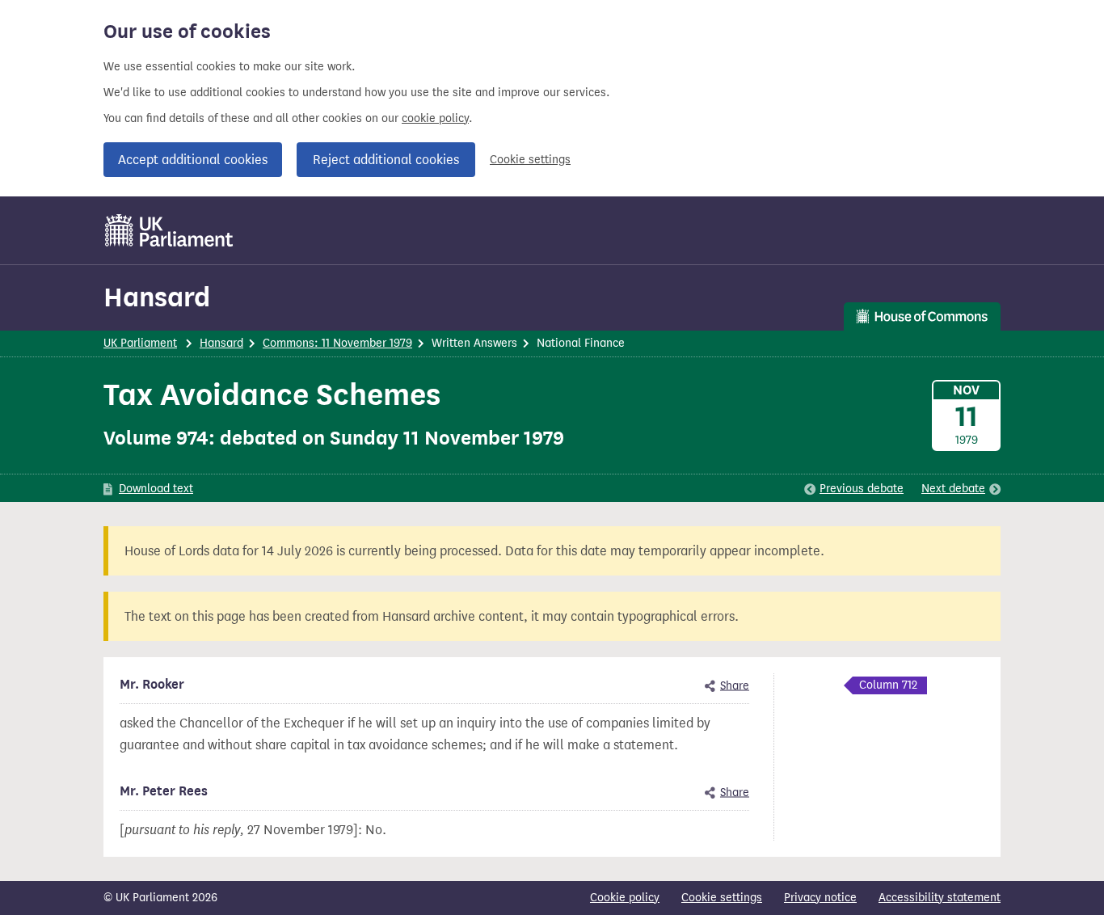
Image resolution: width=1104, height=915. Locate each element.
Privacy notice (820, 897)
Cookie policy (624, 897)
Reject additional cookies (386, 159)
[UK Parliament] (169, 230)
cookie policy (435, 118)
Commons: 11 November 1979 (337, 343)
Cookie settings (530, 160)
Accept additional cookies (193, 159)
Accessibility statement (940, 897)
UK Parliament (140, 343)
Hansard (156, 297)
